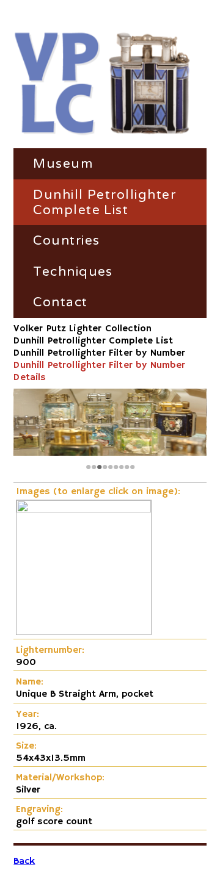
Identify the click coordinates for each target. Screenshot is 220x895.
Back (24, 861)
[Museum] (102, 84)
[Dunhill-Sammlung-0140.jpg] (84, 510)
